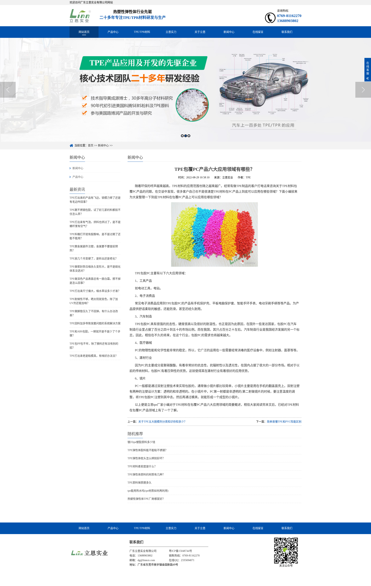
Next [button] (363, 90)
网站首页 (84, 31)
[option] (185, 90)
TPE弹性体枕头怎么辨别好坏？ (146, 458)
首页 (90, 145)
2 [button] (185, 135)
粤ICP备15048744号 (180, 551)
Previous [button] (8, 90)
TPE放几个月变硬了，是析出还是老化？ (94, 258)
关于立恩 (200, 31)
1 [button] (182, 135)
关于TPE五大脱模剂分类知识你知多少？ (162, 421)
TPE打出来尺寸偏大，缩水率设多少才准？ (95, 291)
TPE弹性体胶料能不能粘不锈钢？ (148, 450)
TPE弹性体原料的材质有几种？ (146, 474)
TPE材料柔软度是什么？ (142, 466)
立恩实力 (171, 31)
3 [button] (189, 135)
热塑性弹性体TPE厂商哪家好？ (146, 498)
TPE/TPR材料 (142, 31)
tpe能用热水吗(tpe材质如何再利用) (148, 490)
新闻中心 (229, 31)
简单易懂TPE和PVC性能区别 (284, 421)
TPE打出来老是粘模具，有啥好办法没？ (94, 355)
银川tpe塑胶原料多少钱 (141, 442)
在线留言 (258, 31)
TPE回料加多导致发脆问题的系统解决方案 (95, 323)
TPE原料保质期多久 (139, 482)
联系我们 (287, 31)
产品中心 (113, 31)
